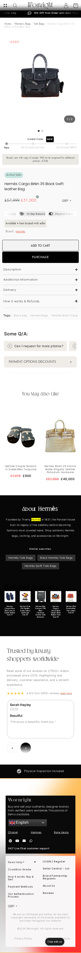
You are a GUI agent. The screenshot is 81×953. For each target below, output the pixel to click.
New (50, 139)
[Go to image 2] (42, 131)
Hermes (36, 832)
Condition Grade (19, 869)
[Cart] (75, 5)
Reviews (48, 893)
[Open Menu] (5, 5)
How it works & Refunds (21, 301)
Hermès (20, 231)
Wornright (40, 5)
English (22, 822)
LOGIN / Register (54, 861)
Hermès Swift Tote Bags (40, 566)
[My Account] (66, 5)
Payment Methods (20, 886)
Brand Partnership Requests (55, 877)
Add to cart (40, 245)
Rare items (61, 832)
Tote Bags (39, 24)
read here (66, 693)
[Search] (15, 5)
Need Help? (16, 862)
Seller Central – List (56, 868)
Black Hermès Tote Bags (56, 557)
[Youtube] (17, 841)
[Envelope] (24, 841)
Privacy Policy (23, 938)
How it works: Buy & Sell (21, 878)
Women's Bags (22, 24)
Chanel (13, 832)
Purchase (40, 257)
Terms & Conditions (58, 938)
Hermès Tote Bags (20, 557)
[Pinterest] (10, 841)
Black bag (20, 315)
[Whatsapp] (31, 841)
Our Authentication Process (21, 895)
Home (7, 24)
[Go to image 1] (39, 131)
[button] (40, 301)
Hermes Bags (39, 315)
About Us (49, 886)
